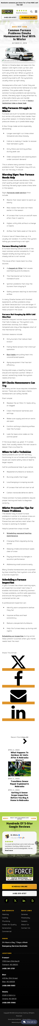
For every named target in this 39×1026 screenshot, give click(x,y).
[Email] (18, 703)
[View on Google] (7, 836)
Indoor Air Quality (9, 924)
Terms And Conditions (14, 1019)
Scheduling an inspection (13, 636)
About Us (25, 924)
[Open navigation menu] (36, 11)
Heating (5, 914)
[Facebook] (18, 686)
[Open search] (31, 11)
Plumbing (6, 921)
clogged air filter (15, 268)
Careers (24, 921)
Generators (6, 928)
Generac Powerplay (25, 916)
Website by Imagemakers (19, 1022)
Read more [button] (9, 850)
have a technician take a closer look (17, 101)
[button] (2, 843)
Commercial (6, 931)
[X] (18, 669)
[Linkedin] (18, 719)
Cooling (5, 917)
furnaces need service (16, 192)
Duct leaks (11, 354)
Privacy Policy (27, 1019)
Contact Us (25, 928)
